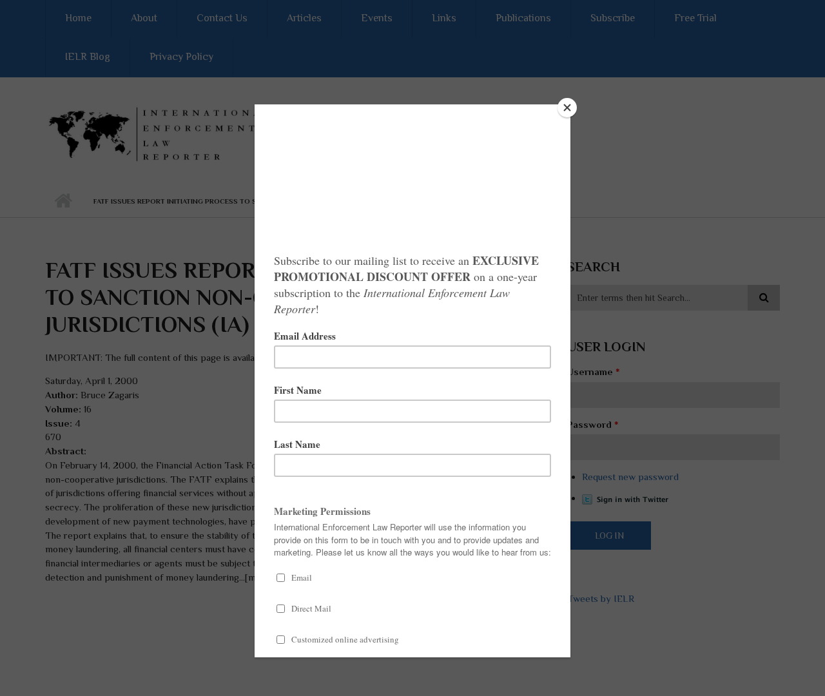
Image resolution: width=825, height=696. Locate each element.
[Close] (567, 107)
